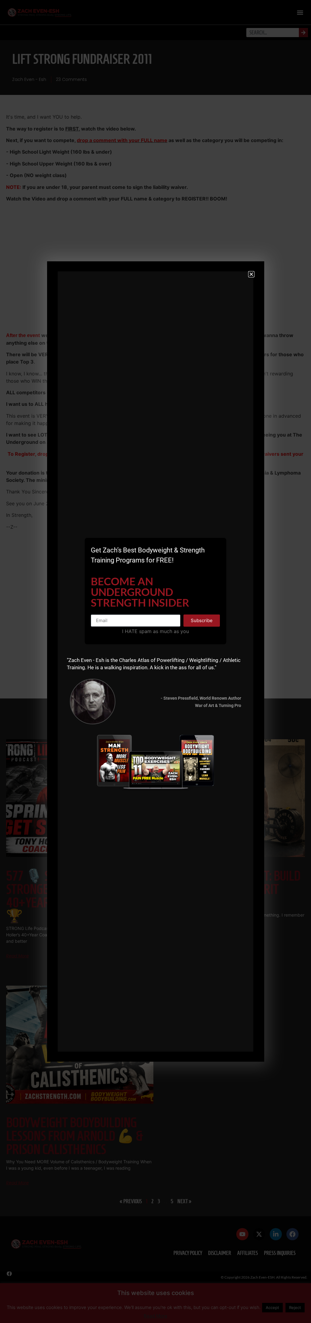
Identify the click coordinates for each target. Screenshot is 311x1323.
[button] (251, 274)
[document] (155, 661)
